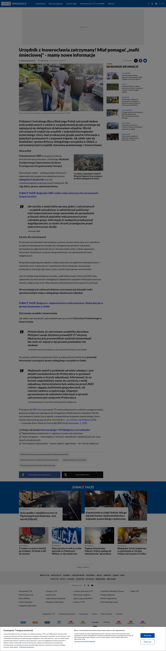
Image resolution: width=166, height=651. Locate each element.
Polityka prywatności (26, 647)
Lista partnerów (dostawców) (84, 641)
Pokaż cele (147, 642)
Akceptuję (147, 635)
